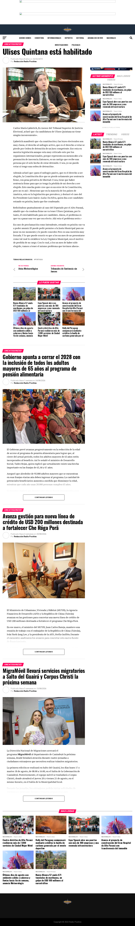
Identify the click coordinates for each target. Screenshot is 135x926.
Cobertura (39, 37)
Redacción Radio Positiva (25, 61)
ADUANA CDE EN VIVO (95, 37)
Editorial (80, 37)
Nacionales (111, 37)
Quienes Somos (25, 37)
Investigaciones (61, 44)
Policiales (76, 44)
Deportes (69, 37)
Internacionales (54, 37)
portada (39, 259)
